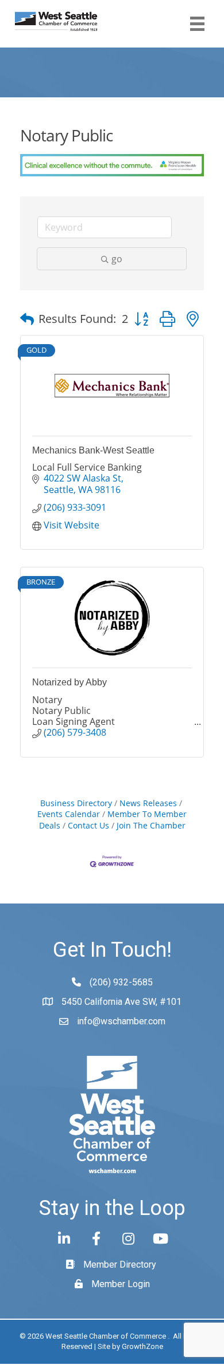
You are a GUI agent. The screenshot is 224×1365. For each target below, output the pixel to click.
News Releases (148, 803)
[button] (27, 319)
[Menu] (197, 24)
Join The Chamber (151, 825)
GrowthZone (142, 1346)
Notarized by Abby (69, 682)
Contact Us (88, 825)
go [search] (116, 259)
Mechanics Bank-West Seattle (93, 450)
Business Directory (76, 803)
